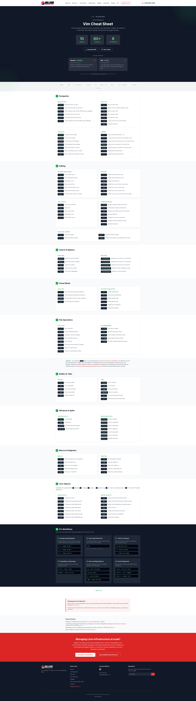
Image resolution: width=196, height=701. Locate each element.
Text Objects (134, 84)
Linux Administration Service (108, 655)
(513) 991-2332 (103, 672)
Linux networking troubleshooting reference (89, 366)
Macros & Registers (123, 84)
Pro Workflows (98, 88)
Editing (69, 84)
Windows (113, 84)
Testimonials (91, 3)
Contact (113, 3)
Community (106, 3)
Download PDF (92, 49)
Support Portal (126, 3)
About (72, 669)
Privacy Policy (98, 696)
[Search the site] (118, 3)
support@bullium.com (104, 674)
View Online (107, 49)
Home (92, 16)
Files (96, 84)
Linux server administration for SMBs (95, 621)
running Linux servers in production (108, 360)
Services (74, 3)
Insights (99, 3)
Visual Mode (88, 84)
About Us (67, 3)
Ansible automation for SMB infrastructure (104, 627)
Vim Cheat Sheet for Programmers (98, 73)
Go (153, 674)
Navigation (61, 84)
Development (74, 672)
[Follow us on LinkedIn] (100, 669)
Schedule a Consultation (85, 655)
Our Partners (83, 3)
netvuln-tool (93, 607)
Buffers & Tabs (103, 84)
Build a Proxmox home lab (89, 629)
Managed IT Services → (74, 605)
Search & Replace (78, 84)
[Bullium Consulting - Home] (47, 3)
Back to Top (99, 590)
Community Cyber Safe (77, 681)
